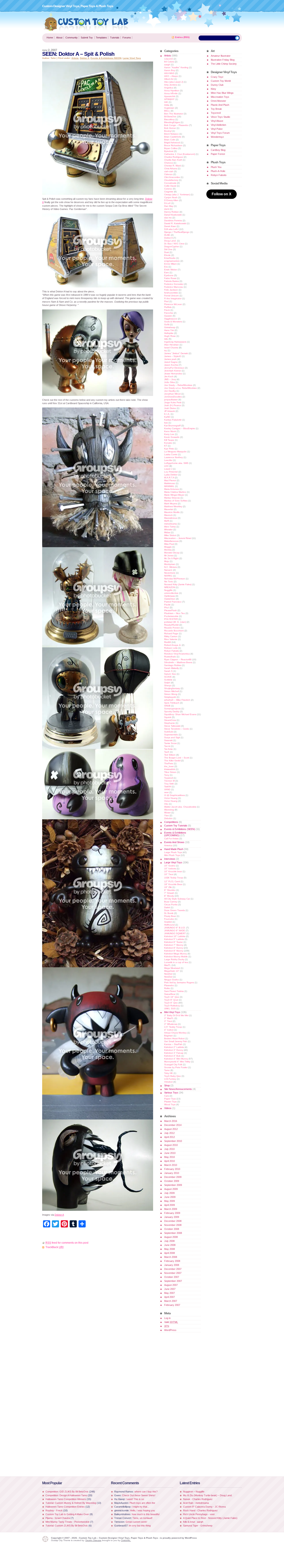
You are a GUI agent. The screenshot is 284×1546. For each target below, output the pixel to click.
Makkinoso (169, 483)
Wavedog (169, 809)
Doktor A (84, 58)
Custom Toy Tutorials (175, 825)
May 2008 (169, 1249)
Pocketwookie (171, 616)
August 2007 (171, 1285)
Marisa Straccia (172, 498)
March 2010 (170, 1165)
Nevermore (169, 573)
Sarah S (168, 671)
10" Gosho (169, 865)
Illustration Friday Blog (223, 59)
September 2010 (173, 1141)
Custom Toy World (221, 81)
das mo (168, 217)
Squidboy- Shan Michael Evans (180, 714)
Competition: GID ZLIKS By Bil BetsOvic (67, 1491)
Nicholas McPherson (174, 578)
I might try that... (140, 1506)
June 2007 (170, 1289)
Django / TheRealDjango (176, 232)
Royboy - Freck (54, 1510)
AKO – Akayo (171, 76)
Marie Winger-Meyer (174, 495)
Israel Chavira (171, 347)
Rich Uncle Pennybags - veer (199, 1514)
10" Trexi (168, 874)
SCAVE (168, 677)
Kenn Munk (170, 431)
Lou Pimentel (171, 472)
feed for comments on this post (66, 1242)
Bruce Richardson (173, 145)
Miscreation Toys (220, 97)
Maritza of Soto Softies (175, 500)
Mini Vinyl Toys (172, 1012)
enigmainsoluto (172, 261)
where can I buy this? (146, 1491)
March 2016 (170, 1121)
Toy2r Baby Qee (172, 1076)
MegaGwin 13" (171, 971)
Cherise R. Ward (172, 165)
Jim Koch (169, 376)
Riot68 (167, 642)
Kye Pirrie (169, 448)
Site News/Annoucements (178, 1089)
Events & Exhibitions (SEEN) (106, 58)
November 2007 (172, 1273)
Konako (168, 443)
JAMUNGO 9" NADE (174, 930)
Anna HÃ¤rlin (171, 93)
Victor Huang (171, 798)
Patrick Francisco (172, 601)
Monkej (168, 550)
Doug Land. (170, 240)
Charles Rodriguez (173, 157)
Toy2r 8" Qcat (171, 1000)
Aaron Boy (169, 70)
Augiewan (169, 108)
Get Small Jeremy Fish (175, 1041)
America (168, 845)
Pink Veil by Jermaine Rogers (179, 982)
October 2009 (171, 1181)
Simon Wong (170, 694)
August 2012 (171, 1129)
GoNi (166, 324)
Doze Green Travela (174, 910)
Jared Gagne (171, 362)
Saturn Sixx (170, 674)
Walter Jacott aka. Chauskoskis (180, 807)
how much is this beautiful (145, 1514)
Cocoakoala (170, 183)
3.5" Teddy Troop (173, 1027)
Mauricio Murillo (172, 512)
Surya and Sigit (172, 737)
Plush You (216, 167)
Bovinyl (168, 131)
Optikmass (169, 596)
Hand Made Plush (173, 849)
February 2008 (172, 1261)
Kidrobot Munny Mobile (176, 956)
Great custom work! (136, 1521)
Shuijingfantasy (172, 688)
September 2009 (173, 1185)
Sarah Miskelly (171, 668)
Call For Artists (171, 838)
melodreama (170, 524)
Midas (167, 532)
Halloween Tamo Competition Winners (65, 1499)
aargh (167, 64)
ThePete (168, 763)
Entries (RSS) (182, 37)
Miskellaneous (171, 541)
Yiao (166, 815)
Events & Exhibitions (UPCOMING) (175, 834)
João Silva (169, 382)
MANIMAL (169, 486)
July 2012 (169, 1133)
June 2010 (170, 1153)
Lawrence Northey (173, 457)
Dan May (168, 206)
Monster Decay (171, 552)
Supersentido (171, 734)
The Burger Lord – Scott (176, 757)
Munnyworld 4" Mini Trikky (177, 1061)
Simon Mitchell (171, 691)
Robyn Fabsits (171, 651)
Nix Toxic (168, 581)
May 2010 (169, 1157)
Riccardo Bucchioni (174, 630)
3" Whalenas (170, 1024)
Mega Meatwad (172, 968)
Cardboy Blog (218, 150)
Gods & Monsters (173, 321)
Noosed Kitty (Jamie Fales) (177, 584)
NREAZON (169, 587)
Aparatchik (169, 96)
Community (71, 37)
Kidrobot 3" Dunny (173, 1050)
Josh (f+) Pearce (172, 405)
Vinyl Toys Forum (220, 133)
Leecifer (168, 460)
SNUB (167, 705)
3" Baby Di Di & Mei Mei (176, 1015)
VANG (167, 789)
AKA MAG (169, 73)
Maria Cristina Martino (175, 492)
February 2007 (172, 1305)
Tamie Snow (170, 743)
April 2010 (169, 1161)
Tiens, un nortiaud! (142, 1518)
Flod (166, 301)
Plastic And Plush (220, 105)
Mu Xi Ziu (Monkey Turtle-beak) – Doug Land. (207, 1495)
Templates (101, 37)
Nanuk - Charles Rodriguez (198, 1499)
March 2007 (170, 1301)
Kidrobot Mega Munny (175, 953)
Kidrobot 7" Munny (173, 945)
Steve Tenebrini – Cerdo (176, 729)
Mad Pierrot (170, 480)
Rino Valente (170, 639)
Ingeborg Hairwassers (175, 342)
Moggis (168, 547)
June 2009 (170, 1197)
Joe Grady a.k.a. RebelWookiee (180, 388)
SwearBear (170, 994)
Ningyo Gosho (171, 979)
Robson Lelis (171, 648)
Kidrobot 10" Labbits (174, 936)
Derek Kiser (170, 226)
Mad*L (167, 965)
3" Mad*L (169, 1018)
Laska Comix (170, 454)
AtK (166, 102)
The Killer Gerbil (172, 760)
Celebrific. (126, 1540)
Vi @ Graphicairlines (174, 795)
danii (166, 209)
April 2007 (169, 1297)
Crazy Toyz (217, 77)
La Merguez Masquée (175, 451)
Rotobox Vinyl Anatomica (177, 653)
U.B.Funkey (170, 1079)
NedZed (168, 974)
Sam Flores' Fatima (174, 991)
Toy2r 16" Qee (171, 997)
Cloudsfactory (171, 180)
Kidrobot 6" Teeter (173, 942)
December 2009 (172, 1177)
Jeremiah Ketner (172, 370)
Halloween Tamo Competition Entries (65, 1506)
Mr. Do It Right (171, 558)
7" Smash (169, 893)
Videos (168, 1108)
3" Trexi (168, 1021)
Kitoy (213, 89)
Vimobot (168, 1082)
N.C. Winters (170, 567)
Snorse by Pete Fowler (175, 1067)
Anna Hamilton (171, 90)
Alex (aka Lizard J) (173, 82)
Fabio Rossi (170, 278)
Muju (166, 561)
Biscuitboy (169, 119)
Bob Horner (170, 128)
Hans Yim (169, 330)
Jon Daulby (170, 391)
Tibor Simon (170, 772)
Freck (167, 310)
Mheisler (168, 529)
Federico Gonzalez (173, 284)
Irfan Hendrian (171, 344)
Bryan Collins (171, 148)
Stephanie (169, 723)
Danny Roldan (171, 212)
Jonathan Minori (172, 394)
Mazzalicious (170, 518)
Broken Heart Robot (174, 1038)
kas (166, 422)
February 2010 (172, 1169)
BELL (167, 111)
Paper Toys (170, 1098)
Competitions (171, 822)
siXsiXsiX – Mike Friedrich (177, 700)
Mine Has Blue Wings (222, 93)
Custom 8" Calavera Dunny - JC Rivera (204, 1506)
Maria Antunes (171, 489)
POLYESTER (171, 619)
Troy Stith (169, 783)
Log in (167, 1318)
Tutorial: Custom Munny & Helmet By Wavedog (71, 1503)
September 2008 (173, 1233)
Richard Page (171, 633)
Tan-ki (167, 746)
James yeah (170, 359)
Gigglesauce (170, 318)
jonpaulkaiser (171, 399)
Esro (166, 272)
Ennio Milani (170, 264)
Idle (166, 339)
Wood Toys (170, 1104)
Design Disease (93, 1540)
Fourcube (169, 919)
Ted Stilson (170, 755)
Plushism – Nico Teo (174, 613)
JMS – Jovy (170, 379)
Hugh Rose (170, 336)
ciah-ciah (168, 171)
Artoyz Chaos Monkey (175, 1032)
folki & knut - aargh (193, 1521)
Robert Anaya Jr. (172, 645)
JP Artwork (169, 411)
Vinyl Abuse (217, 121)
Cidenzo (168, 174)
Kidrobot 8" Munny (173, 951)
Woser (167, 812)
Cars (166, 1096)
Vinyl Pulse (217, 129)
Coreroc (168, 189)
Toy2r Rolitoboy (172, 1005)
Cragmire (168, 191)
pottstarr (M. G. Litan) (175, 622)
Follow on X (221, 194)
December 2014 (172, 1125)
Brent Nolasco (171, 134)
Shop (167, 1085)
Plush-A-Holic (218, 171)
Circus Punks (171, 904)
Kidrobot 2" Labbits (174, 1047)
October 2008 (171, 1229)
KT (165, 446)
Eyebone (169, 275)
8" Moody (169, 896)
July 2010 (169, 1149)
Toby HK (168, 1073)
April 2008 (169, 1253)
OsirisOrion (169, 599)
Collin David (170, 186)
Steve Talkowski (172, 726)
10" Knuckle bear (173, 871)
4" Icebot (169, 1030)
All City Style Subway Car (177, 899)
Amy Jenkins (170, 85)
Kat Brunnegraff (172, 425)
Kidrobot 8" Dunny (173, 948)
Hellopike (169, 333)
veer (166, 792)
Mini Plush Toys (172, 855)
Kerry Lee (169, 434)
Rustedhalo (170, 656)
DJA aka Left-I (171, 229)
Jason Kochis (171, 365)
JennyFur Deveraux (174, 368)
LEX (166, 466)
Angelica (168, 87)
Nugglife (168, 590)
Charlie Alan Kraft (173, 160)
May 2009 (169, 1201)
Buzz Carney (170, 901)
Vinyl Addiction (218, 125)
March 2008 (170, 1257)
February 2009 (172, 1213)
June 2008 (170, 1245)
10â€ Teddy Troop (173, 877)
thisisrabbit (169, 769)
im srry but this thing (140, 1525)
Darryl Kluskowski (173, 214)
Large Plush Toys (173, 852)
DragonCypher (171, 246)
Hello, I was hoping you (142, 1510)
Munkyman (169, 564)
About (59, 37)
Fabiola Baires (171, 281)
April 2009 (169, 1205)
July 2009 (169, 1193)
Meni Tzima (170, 526)
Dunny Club (217, 85)
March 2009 (170, 1209)
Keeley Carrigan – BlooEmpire (179, 428)
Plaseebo (169, 985)
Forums (126, 37)
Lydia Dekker (171, 474)
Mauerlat (168, 509)
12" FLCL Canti (172, 881)
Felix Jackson (171, 290)
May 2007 (169, 1293)
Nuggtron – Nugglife (193, 1491)
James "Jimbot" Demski (176, 353)
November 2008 (172, 1225)
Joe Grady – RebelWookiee (178, 385)
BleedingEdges (172, 122)
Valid (171, 1322)
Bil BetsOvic (170, 116)
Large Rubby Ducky (174, 959)
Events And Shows (174, 842)
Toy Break (216, 109)
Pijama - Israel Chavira (57, 1518)
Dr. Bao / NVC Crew (174, 243)
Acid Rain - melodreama (196, 1503)
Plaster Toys (170, 1101)
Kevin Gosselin (171, 437)
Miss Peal (169, 544)
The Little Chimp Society (224, 63)
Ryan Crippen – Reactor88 (177, 659)
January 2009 (171, 1217)
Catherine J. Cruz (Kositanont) (179, 154)
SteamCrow (170, 720)
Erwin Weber (170, 269)
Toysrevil (168, 778)
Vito (166, 804)
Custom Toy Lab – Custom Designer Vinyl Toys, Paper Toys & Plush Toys (86, 21)
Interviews (169, 859)
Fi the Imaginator (172, 298)
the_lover (169, 766)
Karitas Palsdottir (172, 420)
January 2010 (171, 1173)
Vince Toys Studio (220, 117)
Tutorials (114, 37)
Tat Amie (168, 749)
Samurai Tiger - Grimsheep (197, 1525)
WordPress (170, 1330)
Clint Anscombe (172, 177)
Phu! (166, 607)
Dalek (167, 907)
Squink (167, 717)
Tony (166, 775)
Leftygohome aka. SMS (176, 463)
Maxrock (168, 515)
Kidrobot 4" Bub (172, 1056)
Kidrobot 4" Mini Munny (176, 1058)
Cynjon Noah (171, 197)
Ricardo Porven (172, 627)
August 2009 (171, 1189)
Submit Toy (87, 37)
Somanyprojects (172, 708)
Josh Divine (170, 408)
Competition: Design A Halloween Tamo (66, 1495)
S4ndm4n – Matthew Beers (178, 662)
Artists (75, 58)
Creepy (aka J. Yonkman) (177, 194)
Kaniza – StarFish (173, 1044)
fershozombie (171, 292)
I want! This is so (135, 1499)
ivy (165, 350)
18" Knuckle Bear (173, 884)
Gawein (168, 316)
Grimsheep (169, 327)
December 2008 (172, 1221)
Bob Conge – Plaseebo (176, 125)
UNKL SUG (170, 1008)
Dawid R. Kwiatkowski (175, 223)
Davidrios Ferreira (173, 220)
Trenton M (169, 781)
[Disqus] (97, 1307)
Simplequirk (170, 697)
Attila (166, 105)
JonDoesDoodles (173, 396)
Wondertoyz (217, 137)
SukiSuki (168, 731)
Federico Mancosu (173, 287)
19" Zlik (168, 887)
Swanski (168, 740)
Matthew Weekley (173, 506)
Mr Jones (169, 555)
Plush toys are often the (142, 1503)
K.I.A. (167, 414)
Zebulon (168, 818)
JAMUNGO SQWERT (175, 933)
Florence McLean (173, 304)
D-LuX (167, 203)
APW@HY (169, 99)
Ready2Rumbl (171, 625)
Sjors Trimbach (171, 703)
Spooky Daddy (171, 711)
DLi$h (167, 235)
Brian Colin (169, 139)
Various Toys (171, 1092)
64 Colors (169, 61)
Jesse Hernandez (173, 373)
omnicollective (171, 593)
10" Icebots (170, 868)
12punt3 (168, 59)
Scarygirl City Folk (173, 1064)
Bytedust (168, 151)
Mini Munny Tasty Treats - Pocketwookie (67, 1521)
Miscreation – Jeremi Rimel (177, 538)
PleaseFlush (170, 610)
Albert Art (169, 79)
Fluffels (168, 307)
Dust (166, 252)
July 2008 (169, 1241)
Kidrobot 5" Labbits (174, 939)
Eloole (167, 255)
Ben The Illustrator (173, 113)
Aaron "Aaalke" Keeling (176, 67)
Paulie (167, 604)
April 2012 (169, 1137)
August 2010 (171, 1145)
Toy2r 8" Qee (171, 1002)
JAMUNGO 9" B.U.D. (174, 927)
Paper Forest (218, 154)
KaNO (167, 417)
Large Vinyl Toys (132, 58)
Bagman (168, 1035)
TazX (166, 752)
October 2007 (171, 1277)
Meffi (166, 521)
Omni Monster (218, 101)
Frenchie (168, 313)
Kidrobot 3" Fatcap (173, 1053)
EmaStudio (170, 258)
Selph (167, 682)
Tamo (167, 1070)
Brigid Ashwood (172, 142)
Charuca (168, 163)
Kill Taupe (169, 440)
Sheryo (168, 685)
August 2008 (171, 1237)
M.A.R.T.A (169, 477)
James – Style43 (172, 356)
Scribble (168, 679)
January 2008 (171, 1265)
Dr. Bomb (169, 913)
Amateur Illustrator (221, 55)
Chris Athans (170, 168)
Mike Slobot (170, 535)
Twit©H (167, 786)
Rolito (167, 988)
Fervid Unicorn (171, 295)
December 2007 (172, 1269)
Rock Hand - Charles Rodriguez (200, 1510)
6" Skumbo (170, 890)
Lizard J (168, 469)
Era (166, 266)
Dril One (168, 249)
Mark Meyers (170, 503)
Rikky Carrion (171, 636)
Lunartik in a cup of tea (176, 962)
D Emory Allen (171, 200)
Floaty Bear (170, 916)
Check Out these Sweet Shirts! (138, 1495)
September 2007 (173, 1281)
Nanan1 (168, 570)
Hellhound (169, 925)
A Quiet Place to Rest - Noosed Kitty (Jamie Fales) (210, 1518)
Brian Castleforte (172, 137)
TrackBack (54, 1247)
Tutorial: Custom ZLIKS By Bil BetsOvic (66, 1525)
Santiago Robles (172, 665)
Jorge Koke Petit (172, 402)
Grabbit (168, 922)
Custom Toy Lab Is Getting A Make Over (67, 1514)
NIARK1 (168, 576)
